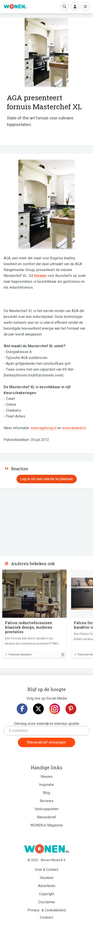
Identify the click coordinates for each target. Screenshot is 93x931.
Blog (46, 793)
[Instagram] (54, 708)
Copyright (46, 894)
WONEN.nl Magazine (46, 825)
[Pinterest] (70, 708)
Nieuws (47, 776)
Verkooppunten (46, 809)
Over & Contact (46, 869)
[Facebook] (22, 708)
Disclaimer (46, 902)
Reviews (46, 801)
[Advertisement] (34, 521)
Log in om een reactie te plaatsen (46, 479)
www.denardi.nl (74, 428)
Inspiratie (46, 785)
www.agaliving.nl (43, 428)
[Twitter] (38, 708)
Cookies (46, 917)
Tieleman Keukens (20, 654)
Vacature (46, 878)
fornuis (40, 276)
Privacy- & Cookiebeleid (47, 910)
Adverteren (46, 886)
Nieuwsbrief (46, 817)
